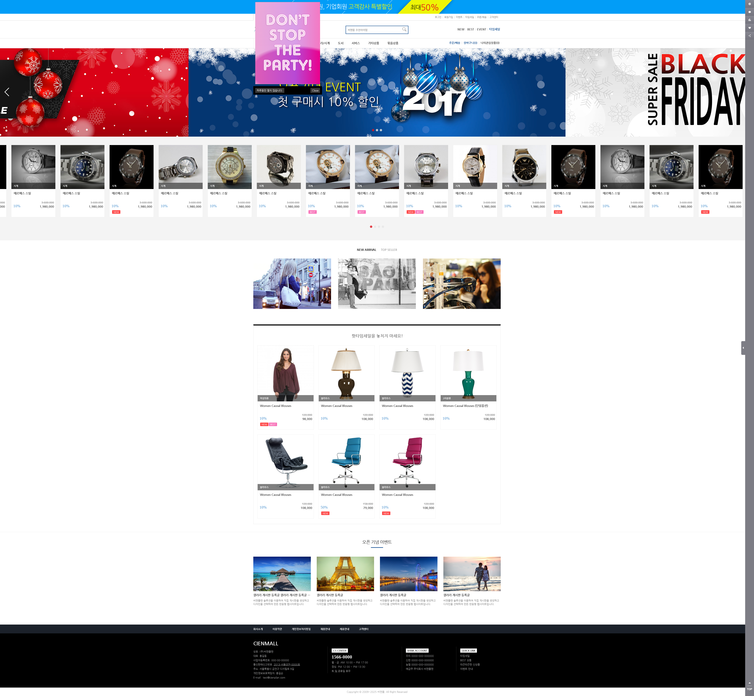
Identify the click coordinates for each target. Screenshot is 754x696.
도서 (340, 43)
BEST (470, 29)
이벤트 (459, 17)
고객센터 (494, 17)
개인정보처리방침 (301, 628)
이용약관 (277, 628)
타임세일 (469, 17)
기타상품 (373, 43)
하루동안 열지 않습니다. (270, 90)
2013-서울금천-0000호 (287, 664)
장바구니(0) (470, 42)
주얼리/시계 (322, 43)
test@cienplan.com (274, 677)
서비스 (356, 43)
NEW (461, 29)
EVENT (481, 29)
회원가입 (448, 17)
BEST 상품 (465, 660)
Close (315, 90)
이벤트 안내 (466, 668)
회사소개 (258, 628)
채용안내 (325, 628)
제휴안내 (344, 628)
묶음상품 (392, 43)
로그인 (438, 17)
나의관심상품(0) (490, 42)
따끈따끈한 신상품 (470, 664)
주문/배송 (482, 17)
